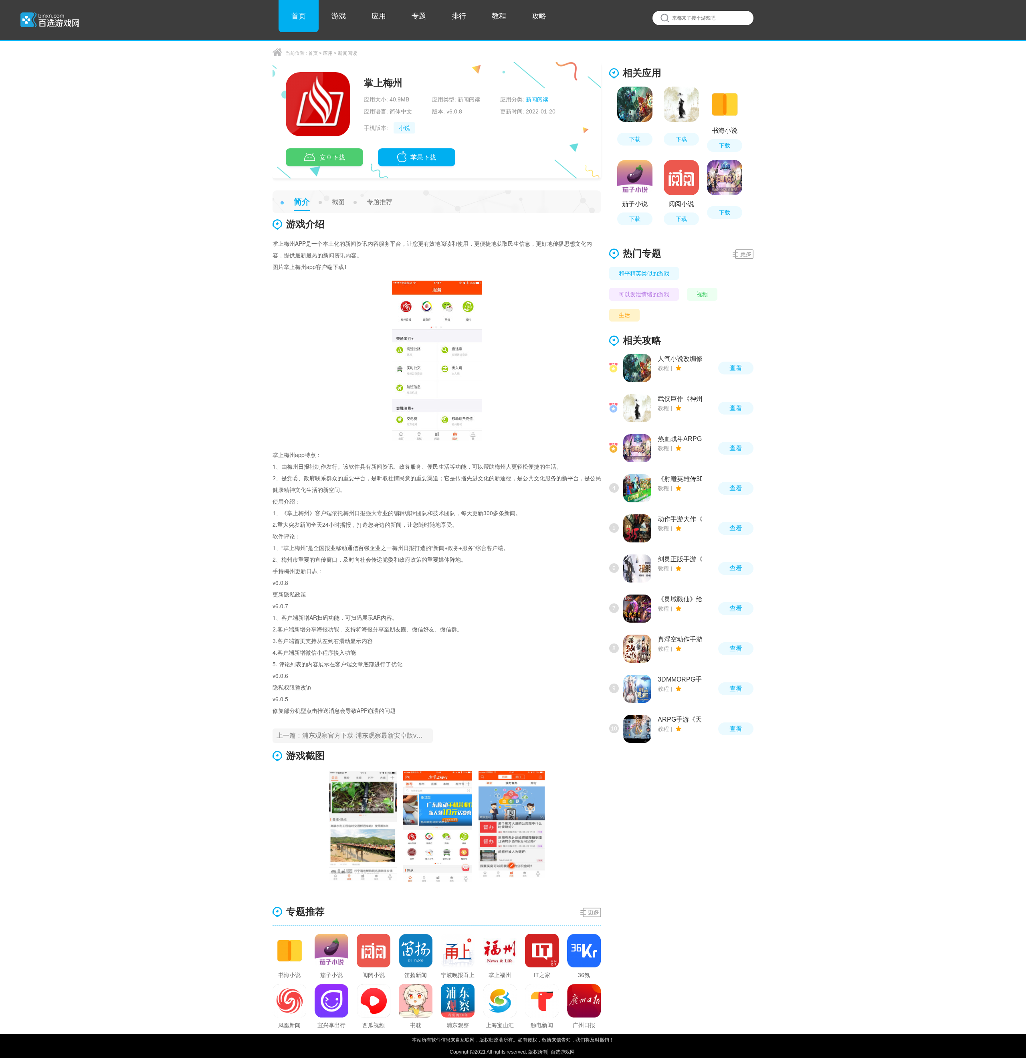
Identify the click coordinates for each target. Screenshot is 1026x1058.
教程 (499, 16)
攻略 (539, 16)
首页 (298, 16)
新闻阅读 (347, 53)
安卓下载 (332, 157)
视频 (702, 294)
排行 (459, 16)
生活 (624, 315)
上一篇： (353, 735)
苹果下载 (423, 157)
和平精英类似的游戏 (644, 273)
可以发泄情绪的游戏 (644, 294)
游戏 (338, 16)
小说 (404, 128)
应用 (379, 16)
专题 (419, 16)
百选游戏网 (562, 1052)
